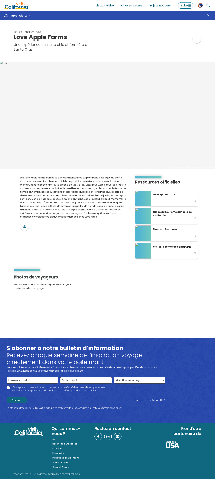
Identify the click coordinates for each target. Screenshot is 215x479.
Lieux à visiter (105, 5)
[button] (196, 38)
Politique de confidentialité (149, 400)
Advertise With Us (61, 462)
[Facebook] (98, 436)
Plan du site (58, 453)
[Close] (210, 15)
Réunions (57, 448)
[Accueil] (16, 5)
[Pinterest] (192, 283)
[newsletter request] (118, 436)
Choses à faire (131, 5)
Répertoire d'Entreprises (64, 443)
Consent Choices (61, 467)
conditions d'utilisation (88, 408)
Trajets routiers (159, 5)
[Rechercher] (208, 5)
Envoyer (17, 400)
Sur (54, 439)
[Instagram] (188, 283)
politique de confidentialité (58, 408)
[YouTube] (196, 283)
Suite (184, 5)
